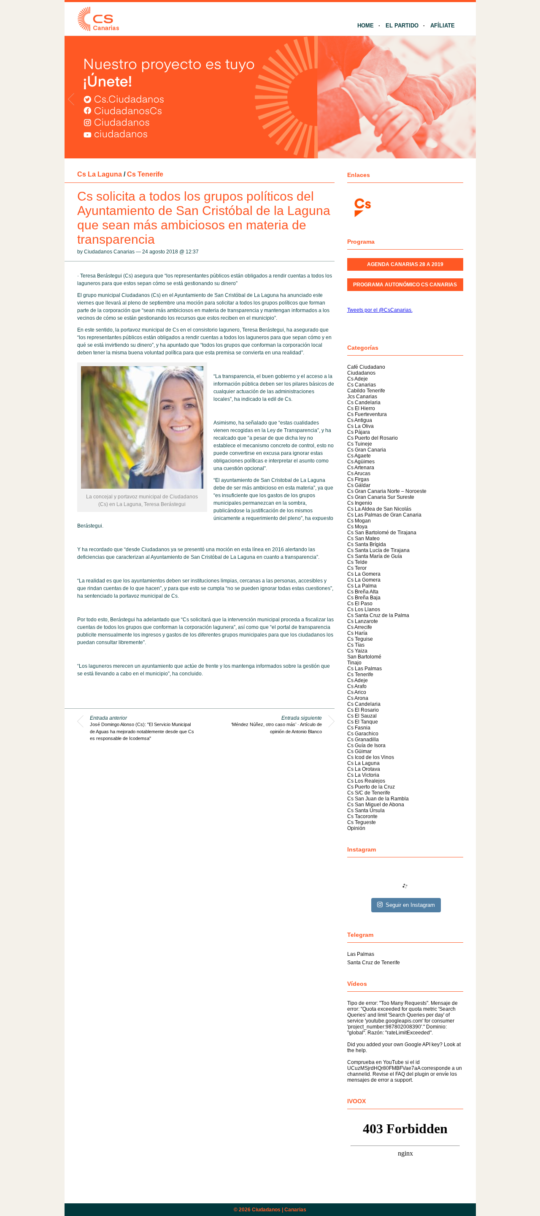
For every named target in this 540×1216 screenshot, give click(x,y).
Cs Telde (357, 562)
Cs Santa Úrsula (366, 810)
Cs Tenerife (145, 174)
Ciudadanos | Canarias (279, 1210)
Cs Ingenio (359, 503)
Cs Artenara (360, 468)
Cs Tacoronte (362, 816)
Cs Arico (356, 692)
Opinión (356, 828)
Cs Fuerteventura (367, 414)
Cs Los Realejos (366, 781)
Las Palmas (360, 954)
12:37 (192, 252)
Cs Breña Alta (362, 592)
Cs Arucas (358, 473)
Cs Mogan (359, 521)
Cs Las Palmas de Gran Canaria (384, 515)
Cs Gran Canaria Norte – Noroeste (387, 491)
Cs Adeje (357, 379)
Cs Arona (357, 698)
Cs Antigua (359, 420)
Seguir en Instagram (410, 905)
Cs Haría (357, 633)
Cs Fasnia (358, 728)
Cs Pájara (358, 432)
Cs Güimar (359, 751)
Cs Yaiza (357, 651)
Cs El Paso (360, 604)
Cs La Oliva (360, 426)
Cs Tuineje (359, 444)
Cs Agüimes (361, 462)
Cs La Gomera (364, 574)
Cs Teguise (360, 639)
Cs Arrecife (359, 627)
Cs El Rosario (363, 710)
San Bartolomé (364, 657)
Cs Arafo (357, 686)
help (361, 1050)
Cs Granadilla (363, 740)
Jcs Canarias (362, 397)
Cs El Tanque (362, 722)
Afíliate (442, 25)
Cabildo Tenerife (366, 391)
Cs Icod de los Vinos (370, 757)
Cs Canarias (361, 385)
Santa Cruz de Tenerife (373, 963)
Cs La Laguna (99, 174)
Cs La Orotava (363, 769)
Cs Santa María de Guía (374, 556)
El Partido (402, 25)
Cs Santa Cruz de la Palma (378, 615)
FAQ (400, 1074)
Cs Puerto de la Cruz (371, 787)
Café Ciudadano (366, 367)
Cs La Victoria (363, 775)
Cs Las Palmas (364, 669)
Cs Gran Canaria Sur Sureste (380, 497)
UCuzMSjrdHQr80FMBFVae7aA (383, 1068)
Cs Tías (355, 645)
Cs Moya (357, 527)
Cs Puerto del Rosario (372, 438)
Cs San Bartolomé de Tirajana (381, 533)
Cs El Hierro (361, 408)
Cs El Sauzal (362, 716)
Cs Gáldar (358, 485)
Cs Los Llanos (363, 609)
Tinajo (354, 663)
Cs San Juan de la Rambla (378, 799)
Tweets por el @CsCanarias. (380, 310)
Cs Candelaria (364, 402)
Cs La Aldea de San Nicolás (379, 509)
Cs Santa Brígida (366, 544)
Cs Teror (357, 568)
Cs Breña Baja (364, 598)
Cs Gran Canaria (366, 450)
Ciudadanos (361, 373)
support (403, 1080)
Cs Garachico (362, 734)
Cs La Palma (362, 586)
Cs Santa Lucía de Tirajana (378, 550)
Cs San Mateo (363, 538)
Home (365, 25)
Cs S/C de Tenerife (368, 793)
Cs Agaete (359, 456)
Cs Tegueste (361, 822)
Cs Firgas (358, 479)
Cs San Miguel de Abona (375, 805)
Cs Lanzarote (362, 621)
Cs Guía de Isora (366, 745)
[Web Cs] (362, 206)
